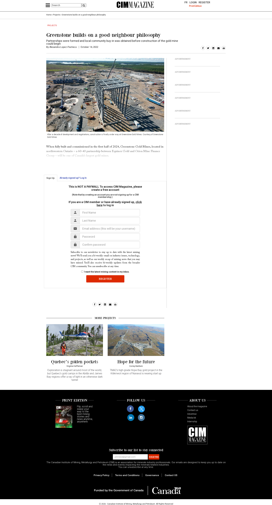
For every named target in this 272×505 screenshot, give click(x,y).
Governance (152, 475)
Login (193, 2)
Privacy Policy (101, 475)
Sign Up (50, 178)
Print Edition (195, 6)
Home (48, 15)
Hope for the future (136, 361)
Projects (56, 15)
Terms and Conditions (127, 475)
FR (185, 2)
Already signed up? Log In (73, 178)
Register (204, 2)
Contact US (171, 475)
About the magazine (197, 406)
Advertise (191, 414)
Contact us (192, 410)
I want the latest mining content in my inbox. (106, 272)
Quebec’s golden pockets (74, 361)
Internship (192, 421)
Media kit (191, 417)
